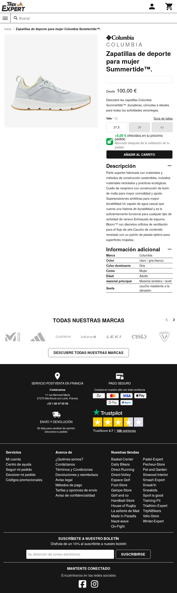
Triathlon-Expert (155, 505)
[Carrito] (169, 6)
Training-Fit (151, 500)
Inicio (7, 29)
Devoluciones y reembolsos (76, 474)
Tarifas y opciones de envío (76, 490)
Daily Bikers (120, 464)
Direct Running (122, 469)
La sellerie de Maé (125, 510)
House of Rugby (123, 505)
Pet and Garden (155, 469)
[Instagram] (94, 585)
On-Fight (118, 526)
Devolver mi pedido (21, 474)
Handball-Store (122, 500)
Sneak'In (149, 484)
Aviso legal (64, 479)
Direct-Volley (121, 474)
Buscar (24, 18)
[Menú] (5, 18)
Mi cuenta (13, 459)
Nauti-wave (120, 521)
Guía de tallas (163, 118)
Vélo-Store (151, 515)
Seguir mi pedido (19, 469)
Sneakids (150, 490)
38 (139, 127)
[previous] (167, 320)
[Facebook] (82, 585)
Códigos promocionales (24, 479)
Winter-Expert (153, 521)
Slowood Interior (155, 474)
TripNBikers (152, 510)
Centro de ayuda (18, 464)
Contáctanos (57, 389)
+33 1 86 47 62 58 (57, 403)
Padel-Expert (153, 459)
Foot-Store (119, 484)
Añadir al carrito (139, 154)
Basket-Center (122, 459)
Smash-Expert (154, 479)
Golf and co (120, 495)
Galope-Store (121, 490)
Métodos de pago (68, 484)
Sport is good (153, 495)
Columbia (124, 44)
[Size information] (116, 118)
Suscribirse (133, 554)
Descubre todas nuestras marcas (88, 352)
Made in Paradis (123, 515)
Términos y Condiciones (74, 469)
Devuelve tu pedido (56, 431)
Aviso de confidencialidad (75, 495)
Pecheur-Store (154, 464)
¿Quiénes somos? (69, 459)
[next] (174, 320)
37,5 (117, 127)
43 (162, 127)
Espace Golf (120, 479)
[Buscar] (15, 18)
